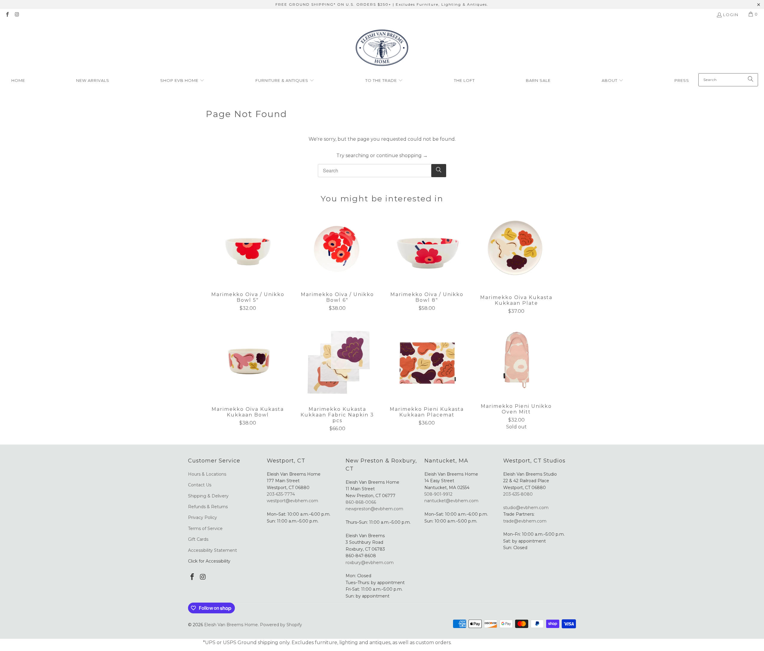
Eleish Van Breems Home (231, 624)
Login (731, 14)
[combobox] (728, 79)
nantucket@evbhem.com (451, 500)
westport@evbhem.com (292, 500)
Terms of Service (205, 528)
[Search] (750, 79)
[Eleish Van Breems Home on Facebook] (7, 15)
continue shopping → (402, 155)
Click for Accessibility (209, 561)
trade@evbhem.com (524, 521)
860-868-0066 (361, 502)
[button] (182, 80)
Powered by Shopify (281, 624)
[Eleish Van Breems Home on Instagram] (16, 15)
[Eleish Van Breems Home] (382, 48)
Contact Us (199, 485)
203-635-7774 (281, 494)
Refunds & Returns (208, 506)
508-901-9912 (438, 494)
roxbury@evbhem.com (370, 562)
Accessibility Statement (212, 550)
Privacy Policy (202, 517)
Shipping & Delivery (208, 496)
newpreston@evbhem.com (375, 508)
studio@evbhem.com (526, 507)
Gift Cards (198, 539)
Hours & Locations (207, 474)
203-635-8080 (518, 494)
